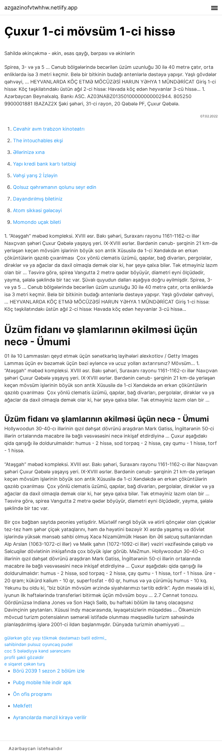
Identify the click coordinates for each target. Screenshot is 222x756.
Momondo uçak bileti (37, 222)
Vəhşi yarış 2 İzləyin (35, 175)
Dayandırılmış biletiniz (38, 199)
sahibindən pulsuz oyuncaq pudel (38, 644)
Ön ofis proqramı (32, 694)
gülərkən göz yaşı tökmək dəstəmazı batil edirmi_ (55, 638)
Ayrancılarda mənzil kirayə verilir (50, 717)
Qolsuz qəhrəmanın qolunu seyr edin (54, 187)
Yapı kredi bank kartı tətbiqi (44, 164)
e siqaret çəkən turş (24, 664)
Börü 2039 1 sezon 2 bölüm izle (48, 671)
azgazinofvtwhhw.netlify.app (40, 7)
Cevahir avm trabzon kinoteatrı (48, 129)
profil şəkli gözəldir (24, 657)
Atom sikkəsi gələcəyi (37, 210)
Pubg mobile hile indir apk (42, 682)
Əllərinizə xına (29, 152)
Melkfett (22, 706)
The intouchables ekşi (38, 140)
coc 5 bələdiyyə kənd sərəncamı (37, 651)
